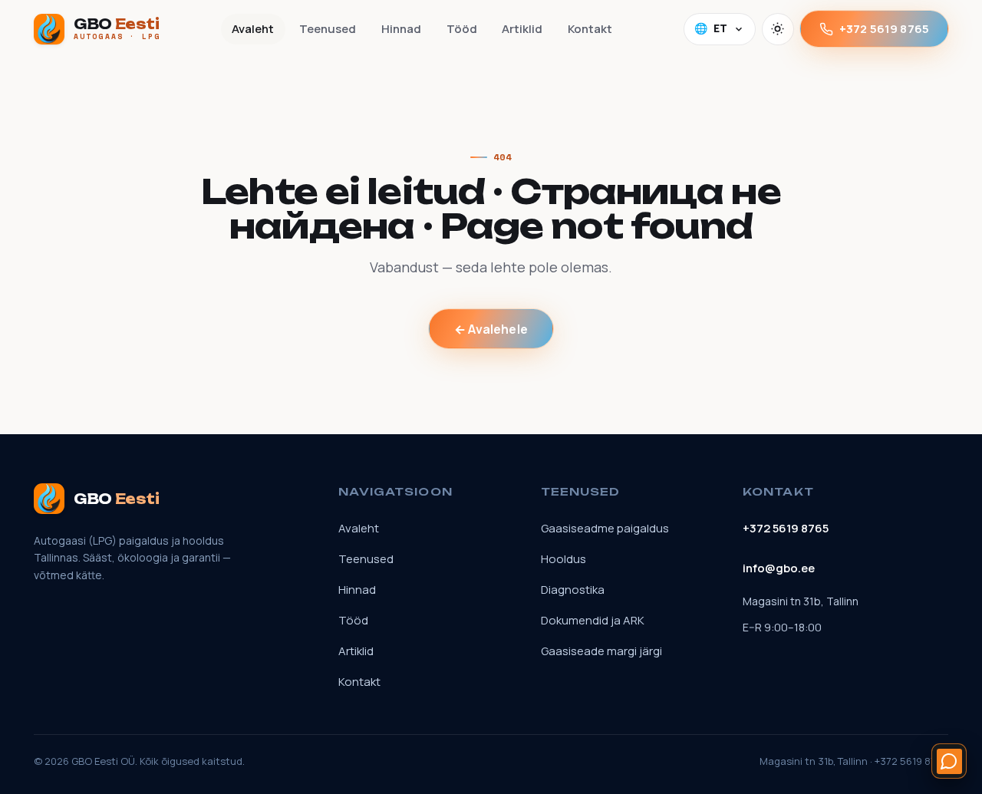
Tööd (462, 29)
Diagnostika (573, 589)
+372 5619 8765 (884, 29)
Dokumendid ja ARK (592, 620)
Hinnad (401, 29)
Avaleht (253, 29)
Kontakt (590, 29)
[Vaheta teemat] (778, 29)
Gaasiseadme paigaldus (605, 528)
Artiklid (522, 29)
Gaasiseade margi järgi (601, 651)
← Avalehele (491, 329)
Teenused (327, 29)
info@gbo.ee (779, 568)
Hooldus (563, 559)
